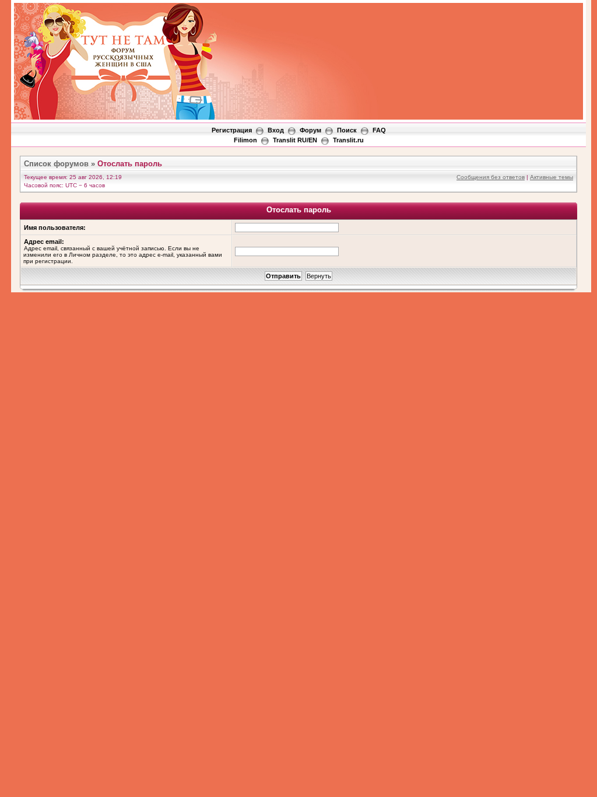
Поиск (347, 130)
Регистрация (232, 130)
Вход (276, 130)
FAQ (379, 130)
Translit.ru (348, 140)
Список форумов (56, 163)
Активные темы (551, 177)
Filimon (245, 140)
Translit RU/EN (295, 140)
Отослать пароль (129, 163)
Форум (310, 130)
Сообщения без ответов (490, 177)
